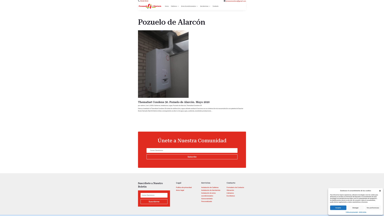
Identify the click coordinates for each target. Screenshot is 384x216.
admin (143, 105)
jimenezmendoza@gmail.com (236, 1)
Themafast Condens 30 (194, 105)
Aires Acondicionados (188, 6)
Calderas (174, 6)
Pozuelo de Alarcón (179, 105)
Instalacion (164, 105)
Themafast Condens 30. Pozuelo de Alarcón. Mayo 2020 (174, 102)
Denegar (355, 208)
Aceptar (338, 208)
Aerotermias (204, 6)
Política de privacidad (352, 212)
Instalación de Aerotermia (210, 190)
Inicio (167, 6)
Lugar (170, 105)
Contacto (215, 6)
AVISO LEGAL (362, 212)
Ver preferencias (373, 208)
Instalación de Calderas (210, 187)
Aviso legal (180, 190)
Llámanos (230, 193)
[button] (380, 191)
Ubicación (230, 190)
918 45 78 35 (144, 1)
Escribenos (231, 196)
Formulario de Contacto (235, 187)
